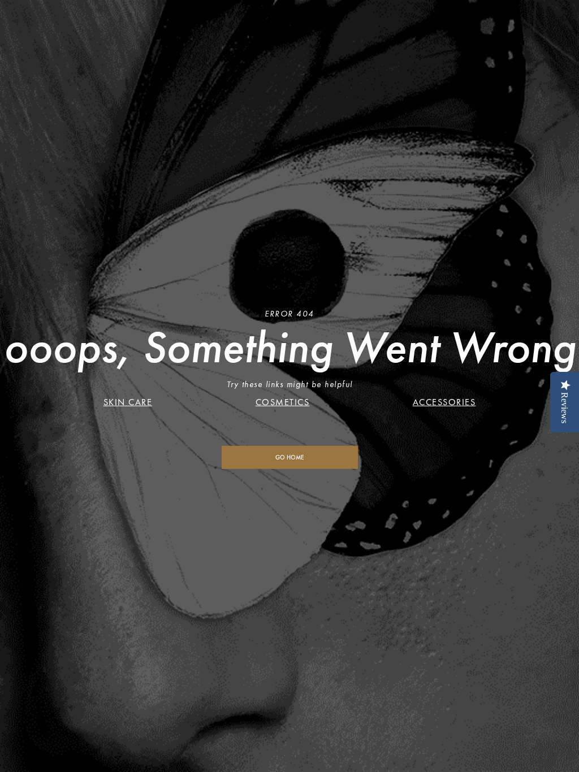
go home (289, 457)
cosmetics (283, 402)
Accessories (444, 402)
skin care (128, 402)
